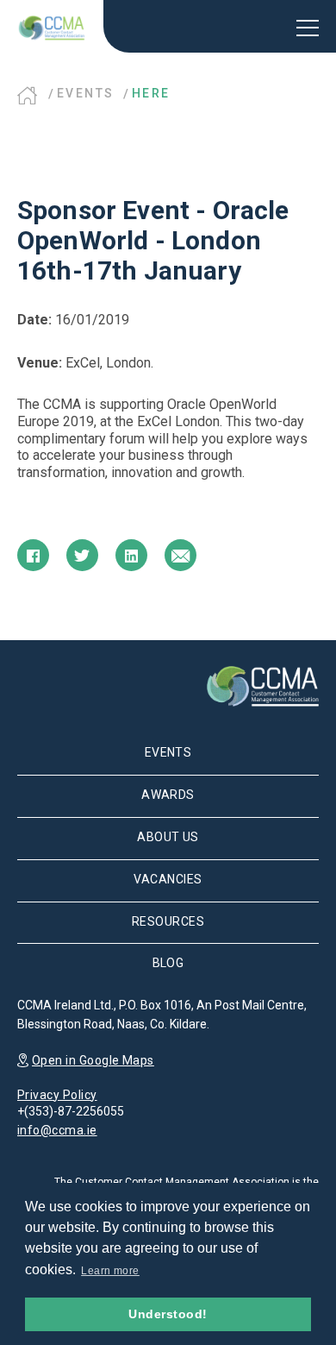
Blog (168, 963)
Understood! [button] (167, 1314)
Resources (168, 921)
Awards (168, 794)
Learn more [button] (110, 1271)
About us (168, 837)
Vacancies (168, 879)
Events (86, 93)
